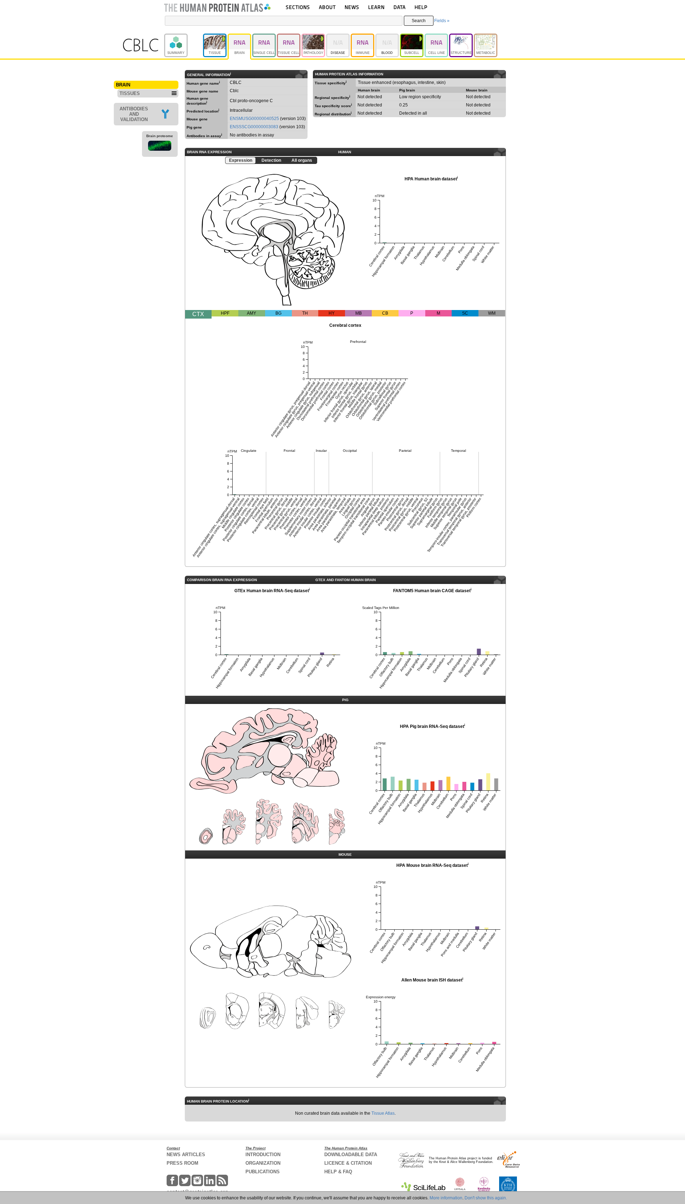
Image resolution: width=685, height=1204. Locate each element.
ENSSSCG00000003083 (254, 126)
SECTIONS (298, 7)
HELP (421, 7)
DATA (400, 7)
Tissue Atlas (383, 1113)
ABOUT (327, 7)
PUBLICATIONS (262, 1171)
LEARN (376, 7)
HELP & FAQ (338, 1171)
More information (446, 1197)
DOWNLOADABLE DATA (350, 1154)
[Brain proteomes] (160, 147)
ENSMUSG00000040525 (254, 118)
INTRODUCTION (262, 1154)
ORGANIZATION (262, 1163)
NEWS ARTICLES (186, 1154)
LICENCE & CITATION (348, 1163)
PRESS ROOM (182, 1163)
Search (419, 20)
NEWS (352, 7)
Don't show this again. (486, 1197)
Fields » (442, 20)
